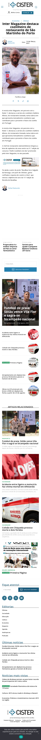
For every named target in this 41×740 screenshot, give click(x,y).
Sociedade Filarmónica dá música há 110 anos (19, 687)
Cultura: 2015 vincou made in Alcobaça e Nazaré (20, 693)
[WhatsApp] (28, 101)
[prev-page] (31, 282)
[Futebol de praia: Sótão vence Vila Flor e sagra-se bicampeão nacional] (20, 302)
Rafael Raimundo (11, 42)
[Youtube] (21, 598)
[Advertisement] (20, 216)
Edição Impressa (8, 570)
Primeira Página (16, 363)
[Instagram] (10, 598)
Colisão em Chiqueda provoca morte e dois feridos (13, 349)
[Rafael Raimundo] (5, 42)
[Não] (38, 733)
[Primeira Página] (33, 362)
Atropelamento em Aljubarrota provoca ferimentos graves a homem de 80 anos (13, 377)
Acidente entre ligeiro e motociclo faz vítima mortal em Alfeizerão (14, 334)
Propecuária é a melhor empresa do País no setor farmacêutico (10, 248)
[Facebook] (13, 101)
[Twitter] (18, 101)
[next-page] (35, 282)
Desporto (6, 438)
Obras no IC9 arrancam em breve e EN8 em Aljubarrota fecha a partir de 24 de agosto (13, 391)
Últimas (26, 21)
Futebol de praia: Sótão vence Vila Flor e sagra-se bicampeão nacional (20, 313)
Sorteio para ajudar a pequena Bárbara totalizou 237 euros (29, 248)
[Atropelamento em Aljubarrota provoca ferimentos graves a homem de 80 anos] (33, 376)
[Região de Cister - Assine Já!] (20, 162)
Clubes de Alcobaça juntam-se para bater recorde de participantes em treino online (20, 680)
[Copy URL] (23, 101)
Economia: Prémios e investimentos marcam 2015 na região (20, 699)
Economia (15, 21)
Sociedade (6, 481)
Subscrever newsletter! (30, 589)
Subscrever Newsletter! (22, 269)
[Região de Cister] (20, 4)
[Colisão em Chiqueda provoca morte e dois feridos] (33, 348)
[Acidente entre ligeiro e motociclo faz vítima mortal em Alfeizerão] (33, 334)
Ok (21, 737)
